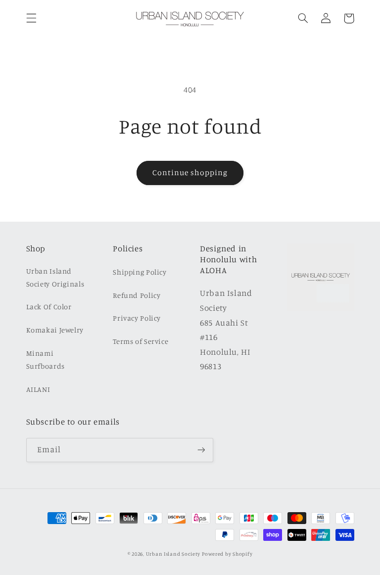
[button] (31, 18)
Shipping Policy (139, 272)
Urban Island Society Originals (55, 277)
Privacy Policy (137, 318)
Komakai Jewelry (55, 330)
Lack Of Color (49, 306)
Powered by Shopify (227, 554)
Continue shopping (190, 172)
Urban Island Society (173, 554)
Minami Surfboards (45, 359)
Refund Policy (136, 295)
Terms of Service (140, 341)
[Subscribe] (201, 450)
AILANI (38, 389)
